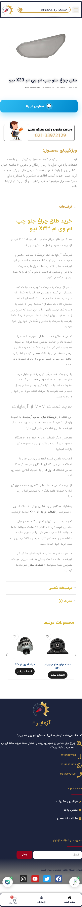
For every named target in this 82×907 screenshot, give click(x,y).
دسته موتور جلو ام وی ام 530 (57, 666)
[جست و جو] (20, 10)
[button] (75, 10)
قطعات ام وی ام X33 (43, 511)
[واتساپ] (74, 882)
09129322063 (68, 755)
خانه (76, 87)
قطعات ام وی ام (55, 470)
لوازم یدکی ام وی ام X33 (48, 87)
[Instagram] (23, 878)
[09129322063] (79, 756)
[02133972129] (79, 765)
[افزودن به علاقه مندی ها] (47, 636)
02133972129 (68, 765)
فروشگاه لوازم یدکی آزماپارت (39, 416)
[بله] (7, 882)
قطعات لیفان (35, 564)
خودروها (70, 87)
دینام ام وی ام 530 (25, 664)
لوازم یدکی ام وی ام (61, 87)
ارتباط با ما (41, 902)
